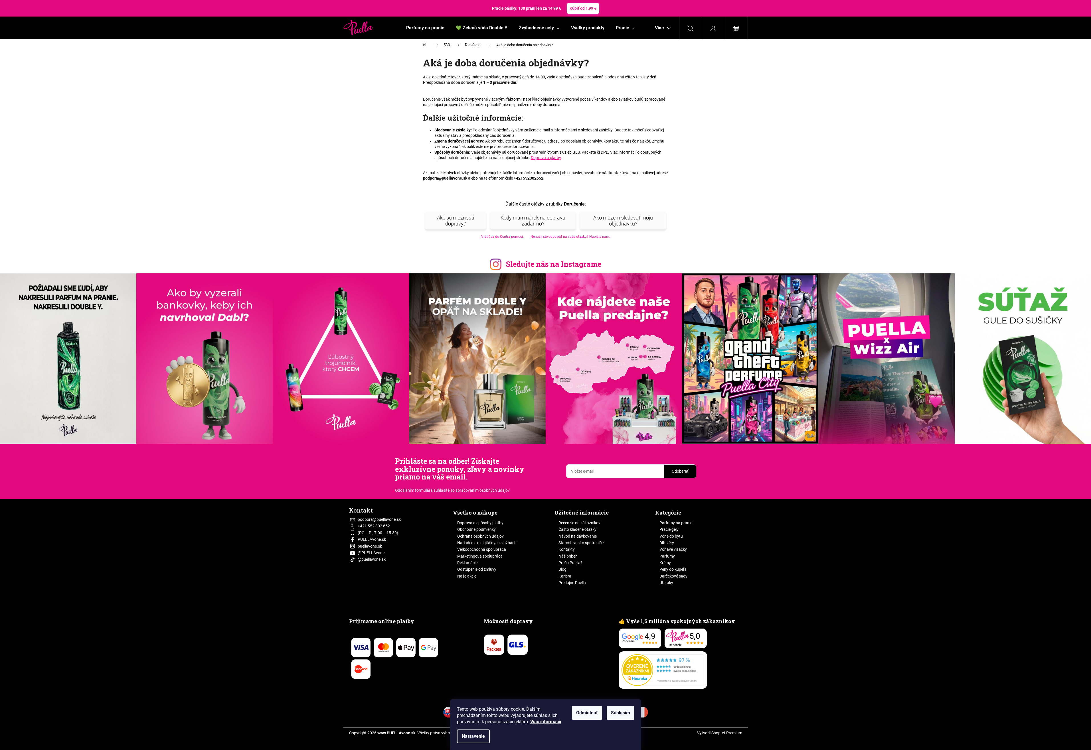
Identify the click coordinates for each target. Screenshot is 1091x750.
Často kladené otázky (577, 529)
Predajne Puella (572, 582)
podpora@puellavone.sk (379, 519)
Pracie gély (669, 529)
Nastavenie (473, 736)
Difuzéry (666, 542)
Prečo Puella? (570, 562)
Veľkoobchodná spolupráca (481, 549)
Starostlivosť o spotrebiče (581, 542)
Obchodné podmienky (476, 529)
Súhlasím (620, 713)
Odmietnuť (587, 713)
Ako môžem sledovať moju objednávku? (623, 221)
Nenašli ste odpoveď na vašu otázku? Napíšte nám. (570, 237)
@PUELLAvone (371, 552)
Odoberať (680, 471)
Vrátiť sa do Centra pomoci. (502, 237)
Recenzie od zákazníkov (579, 523)
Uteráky (666, 582)
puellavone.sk (370, 546)
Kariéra (564, 576)
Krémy (665, 562)
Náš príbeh (568, 556)
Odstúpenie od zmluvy (476, 569)
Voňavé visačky (673, 549)
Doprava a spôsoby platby (480, 523)
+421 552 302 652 (374, 526)
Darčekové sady (673, 576)
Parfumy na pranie (675, 523)
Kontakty (566, 549)
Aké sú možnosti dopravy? (455, 221)
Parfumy (667, 556)
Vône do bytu (671, 536)
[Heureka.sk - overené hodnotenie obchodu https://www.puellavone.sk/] (663, 670)
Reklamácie (467, 562)
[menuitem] (425, 28)
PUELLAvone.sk (372, 539)
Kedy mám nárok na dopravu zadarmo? (533, 221)
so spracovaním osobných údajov (480, 490)
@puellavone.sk (372, 559)
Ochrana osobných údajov (480, 536)
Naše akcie (466, 576)
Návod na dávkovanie (577, 536)
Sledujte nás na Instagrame (553, 264)
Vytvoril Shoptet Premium (719, 733)
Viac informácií (545, 721)
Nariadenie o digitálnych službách (487, 542)
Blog (562, 569)
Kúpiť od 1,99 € (583, 8)
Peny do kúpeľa (673, 569)
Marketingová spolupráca (480, 556)
